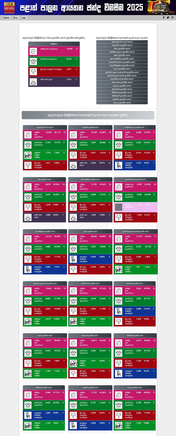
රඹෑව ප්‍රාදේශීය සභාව (122, 48)
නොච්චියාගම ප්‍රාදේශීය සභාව (122, 79)
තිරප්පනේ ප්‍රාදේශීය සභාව (122, 96)
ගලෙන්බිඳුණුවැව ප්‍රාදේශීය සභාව (122, 65)
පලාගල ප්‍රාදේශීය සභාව (122, 103)
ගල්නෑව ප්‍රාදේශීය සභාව (122, 86)
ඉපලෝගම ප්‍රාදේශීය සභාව (122, 89)
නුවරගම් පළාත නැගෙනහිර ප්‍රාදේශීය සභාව (122, 72)
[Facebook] (164, 17)
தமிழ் (24, 18)
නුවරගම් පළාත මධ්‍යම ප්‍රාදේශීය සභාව (122, 76)
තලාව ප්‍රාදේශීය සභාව (122, 69)
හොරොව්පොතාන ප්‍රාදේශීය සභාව (122, 62)
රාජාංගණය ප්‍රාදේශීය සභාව (122, 82)
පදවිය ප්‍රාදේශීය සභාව (122, 55)
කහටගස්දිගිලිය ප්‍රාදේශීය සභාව (122, 59)
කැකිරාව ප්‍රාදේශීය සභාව (122, 99)
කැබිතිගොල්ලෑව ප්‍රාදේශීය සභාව (122, 52)
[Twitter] (168, 17)
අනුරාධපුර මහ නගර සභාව (122, 42)
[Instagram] (172, 17)
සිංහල (16, 18)
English (6, 18)
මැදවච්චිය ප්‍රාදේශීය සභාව (122, 45)
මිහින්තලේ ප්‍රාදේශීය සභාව (122, 92)
